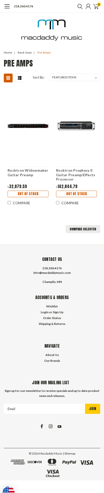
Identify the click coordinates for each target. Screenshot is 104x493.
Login (44, 312)
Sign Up (58, 312)
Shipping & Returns (52, 324)
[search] (79, 6)
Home (8, 52)
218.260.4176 (23, 6)
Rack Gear (25, 52)
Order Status (52, 318)
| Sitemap (69, 453)
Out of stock (28, 193)
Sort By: (38, 77)
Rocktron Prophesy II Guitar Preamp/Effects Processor (75, 174)
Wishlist (52, 306)
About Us (52, 355)
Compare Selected (83, 229)
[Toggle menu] (7, 9)
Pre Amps (44, 52)
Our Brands (52, 361)
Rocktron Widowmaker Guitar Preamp (28, 172)
